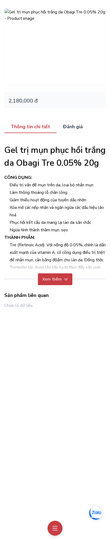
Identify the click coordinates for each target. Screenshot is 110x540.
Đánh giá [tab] (73, 126)
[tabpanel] (55, 212)
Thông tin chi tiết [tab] (30, 126)
